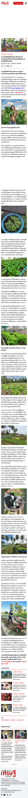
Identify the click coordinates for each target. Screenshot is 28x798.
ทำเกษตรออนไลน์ (5, 720)
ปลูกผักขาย (13, 720)
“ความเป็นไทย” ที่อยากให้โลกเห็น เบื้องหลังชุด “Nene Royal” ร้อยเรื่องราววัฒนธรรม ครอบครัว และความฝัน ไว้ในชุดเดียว (19, 699)
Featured (4, 54)
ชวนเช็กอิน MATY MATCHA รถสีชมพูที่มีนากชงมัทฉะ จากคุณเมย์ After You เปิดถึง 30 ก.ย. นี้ (20, 687)
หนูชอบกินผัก (19, 92)
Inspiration (21, 683)
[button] (11, 764)
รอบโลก (19, 672)
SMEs (3, 742)
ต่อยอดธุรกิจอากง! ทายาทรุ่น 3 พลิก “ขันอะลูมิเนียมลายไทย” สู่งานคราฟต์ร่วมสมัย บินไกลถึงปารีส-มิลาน (6, 748)
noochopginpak (7, 661)
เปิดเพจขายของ (20, 720)
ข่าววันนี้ (15, 672)
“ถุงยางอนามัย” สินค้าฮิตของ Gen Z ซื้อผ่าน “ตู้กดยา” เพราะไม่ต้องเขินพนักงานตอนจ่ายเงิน (20, 746)
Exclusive (4, 740)
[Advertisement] (14, 22)
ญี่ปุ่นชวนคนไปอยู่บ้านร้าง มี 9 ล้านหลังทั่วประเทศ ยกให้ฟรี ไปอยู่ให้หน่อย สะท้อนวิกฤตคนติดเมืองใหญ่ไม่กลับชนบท (20, 676)
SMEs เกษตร (10, 54)
